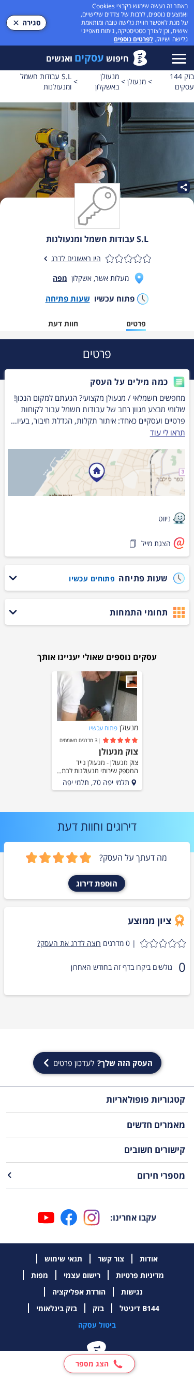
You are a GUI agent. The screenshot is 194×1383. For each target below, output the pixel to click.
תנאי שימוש (63, 1259)
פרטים (136, 323)
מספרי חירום (161, 1175)
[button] (96, 381)
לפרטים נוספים (133, 39)
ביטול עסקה (97, 1325)
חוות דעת (63, 323)
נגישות (132, 1292)
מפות (39, 1275)
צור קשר (111, 1259)
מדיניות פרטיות (140, 1275)
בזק (98, 1308)
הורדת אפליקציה (79, 1292)
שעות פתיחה (68, 298)
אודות (149, 1259)
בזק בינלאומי (56, 1308)
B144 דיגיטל (139, 1308)
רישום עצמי (82, 1275)
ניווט (164, 518)
